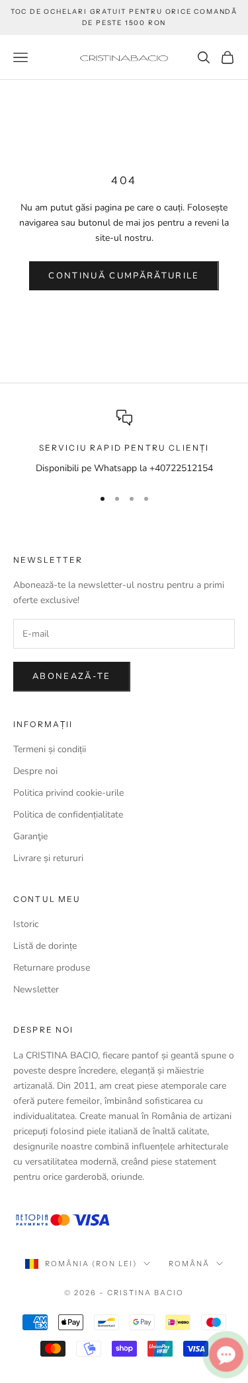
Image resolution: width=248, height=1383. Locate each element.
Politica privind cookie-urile (68, 793)
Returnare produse (51, 967)
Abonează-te (71, 676)
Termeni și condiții (49, 749)
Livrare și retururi (48, 858)
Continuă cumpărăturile (123, 276)
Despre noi (35, 771)
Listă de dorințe (45, 946)
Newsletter (36, 989)
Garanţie (30, 836)
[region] (124, 442)
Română (189, 1263)
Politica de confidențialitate (68, 814)
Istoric (25, 924)
